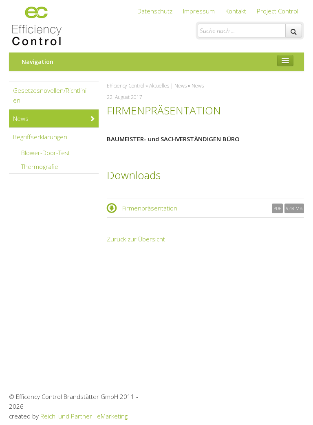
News (21, 118)
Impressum (199, 11)
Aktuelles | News (168, 85)
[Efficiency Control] (36, 24)
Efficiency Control (125, 85)
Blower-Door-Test (45, 153)
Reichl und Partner (66, 416)
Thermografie (39, 166)
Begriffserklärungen (40, 137)
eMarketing (112, 416)
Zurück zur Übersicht (136, 239)
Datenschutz (154, 11)
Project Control (277, 11)
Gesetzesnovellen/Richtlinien (49, 95)
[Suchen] (293, 30)
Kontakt (235, 11)
